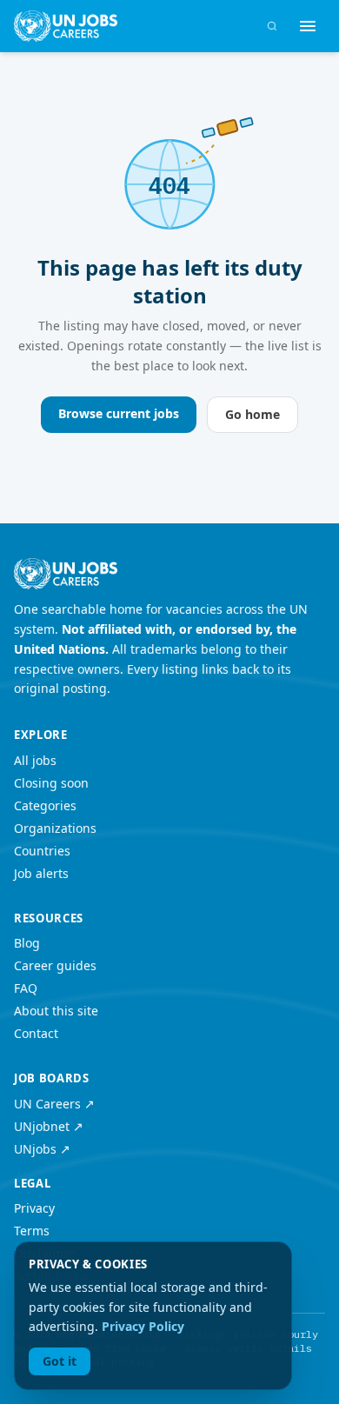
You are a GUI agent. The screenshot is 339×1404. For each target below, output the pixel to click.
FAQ (25, 988)
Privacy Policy (143, 1326)
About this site (56, 1010)
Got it (59, 1361)
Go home (252, 414)
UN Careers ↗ (54, 1103)
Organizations (55, 828)
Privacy (34, 1208)
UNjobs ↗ (42, 1149)
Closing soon (51, 783)
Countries (42, 850)
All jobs (35, 760)
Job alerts (41, 873)
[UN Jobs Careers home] (65, 26)
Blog (27, 943)
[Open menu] (307, 26)
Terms (32, 1230)
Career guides (55, 965)
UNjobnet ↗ (48, 1126)
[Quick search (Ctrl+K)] (272, 26)
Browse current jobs (118, 413)
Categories (45, 805)
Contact (36, 1033)
